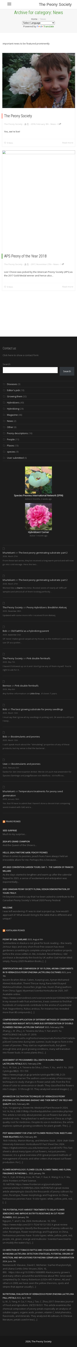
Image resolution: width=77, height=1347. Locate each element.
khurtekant (9, 552)
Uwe (5, 763)
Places (10, 445)
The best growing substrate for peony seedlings (37, 709)
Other (10, 427)
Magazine (12, 414)
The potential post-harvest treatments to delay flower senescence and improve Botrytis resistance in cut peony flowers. (33, 1213)
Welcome (7, 907)
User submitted (15, 457)
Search (6, 364)
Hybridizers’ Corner (38, 532)
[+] (38, 80)
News (53, 124)
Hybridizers (13, 402)
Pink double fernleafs (38, 658)
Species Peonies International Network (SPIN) (38, 495)
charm (19, 587)
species (11, 451)
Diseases (12, 384)
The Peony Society (55, 4)
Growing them (14, 396)
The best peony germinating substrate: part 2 (43, 552)
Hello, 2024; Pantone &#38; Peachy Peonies (25, 852)
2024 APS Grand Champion (16, 841)
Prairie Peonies (13, 821)
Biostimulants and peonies (25, 736)
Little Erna (35, 693)
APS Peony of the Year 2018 (25, 256)
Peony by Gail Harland (15, 939)
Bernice (7, 685)
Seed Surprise (10, 830)
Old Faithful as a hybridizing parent (30, 630)
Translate (49, 26)
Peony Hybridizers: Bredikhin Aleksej (47, 607)
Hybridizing (13, 408)
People (11, 439)
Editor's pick (13, 390)
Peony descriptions (17, 433)
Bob (5, 630)
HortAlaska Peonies (15, 930)
